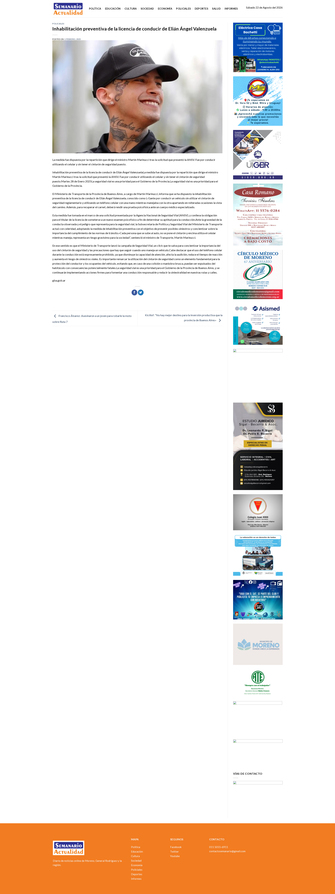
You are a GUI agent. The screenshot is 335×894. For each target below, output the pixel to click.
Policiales (183, 8)
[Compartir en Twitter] (141, 292)
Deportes (201, 8)
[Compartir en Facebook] (134, 292)
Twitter (174, 851)
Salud (216, 8)
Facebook (175, 847)
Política (95, 8)
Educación (113, 8)
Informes (231, 8)
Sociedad (147, 8)
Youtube (175, 856)
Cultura (131, 8)
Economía (165, 8)
